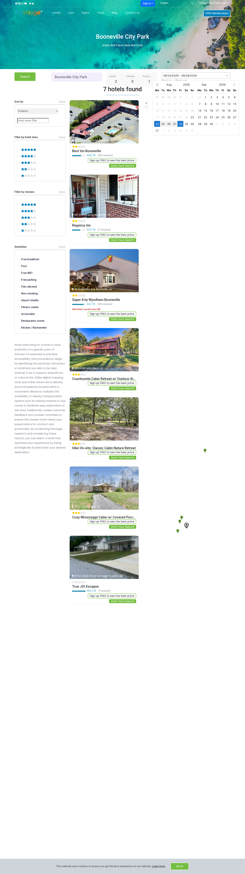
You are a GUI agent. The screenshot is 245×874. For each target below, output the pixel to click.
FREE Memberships (216, 13)
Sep (204, 84)
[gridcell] (157, 97)
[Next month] (234, 84)
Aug (169, 84)
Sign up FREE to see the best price (112, 160)
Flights (86, 13)
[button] (158, 866)
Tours (100, 13)
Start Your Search (122, 166)
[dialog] (196, 107)
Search (25, 76)
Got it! (179, 866)
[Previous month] (157, 84)
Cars (71, 13)
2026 (186, 84)
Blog (114, 13)
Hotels (56, 13)
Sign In (147, 3)
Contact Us (132, 13)
